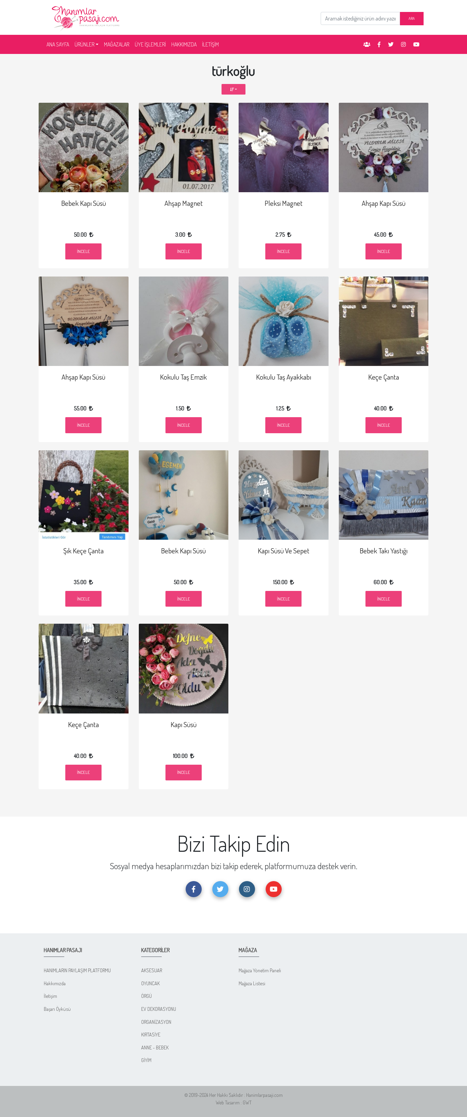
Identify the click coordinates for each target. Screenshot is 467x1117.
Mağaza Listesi (252, 983)
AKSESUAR (151, 970)
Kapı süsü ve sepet (283, 550)
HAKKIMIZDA (184, 44)
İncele (83, 251)
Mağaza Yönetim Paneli (260, 970)
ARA (412, 18)
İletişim (50, 996)
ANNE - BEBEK (155, 1047)
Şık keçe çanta (83, 550)
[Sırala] (234, 89)
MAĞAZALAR (116, 44)
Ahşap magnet (183, 203)
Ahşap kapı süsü (383, 203)
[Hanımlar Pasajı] (86, 16)
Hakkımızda (55, 983)
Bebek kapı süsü (83, 203)
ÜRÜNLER (84, 44)
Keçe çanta (383, 376)
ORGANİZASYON (156, 1022)
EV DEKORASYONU (158, 1009)
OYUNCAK (150, 983)
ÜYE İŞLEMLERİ (150, 44)
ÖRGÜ (146, 996)
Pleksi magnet (284, 203)
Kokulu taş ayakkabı (283, 376)
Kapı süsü (184, 724)
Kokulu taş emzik (183, 376)
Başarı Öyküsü (57, 1009)
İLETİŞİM (210, 44)
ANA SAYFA (59, 44)
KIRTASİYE (150, 1034)
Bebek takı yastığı (384, 550)
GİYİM (146, 1060)
